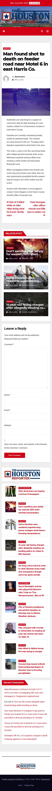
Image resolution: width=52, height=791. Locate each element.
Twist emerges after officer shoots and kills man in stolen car (36, 207)
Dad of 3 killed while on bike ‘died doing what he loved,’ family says (15, 208)
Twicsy (7, 723)
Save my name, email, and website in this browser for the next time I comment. (25, 446)
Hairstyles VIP (10, 736)
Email (7, 410)
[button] (42, 31)
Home (20, 785)
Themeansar (45, 779)
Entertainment (24, 583)
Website (7, 425)
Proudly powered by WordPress (13, 779)
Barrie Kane (20, 77)
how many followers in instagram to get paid (23, 711)
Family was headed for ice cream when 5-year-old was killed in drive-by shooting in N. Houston (25, 726)
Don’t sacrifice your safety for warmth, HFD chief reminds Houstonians (24, 254)
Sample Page (29, 785)
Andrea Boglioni (29, 285)
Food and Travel (25, 488)
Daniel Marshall (29, 312)
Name (7, 395)
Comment (9, 344)
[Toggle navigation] (47, 31)
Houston (7, 48)
